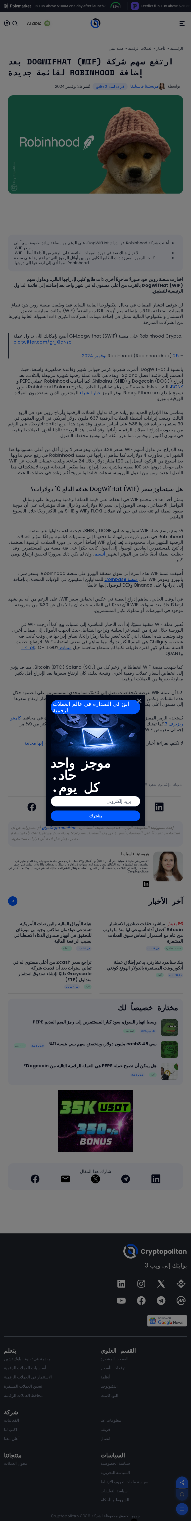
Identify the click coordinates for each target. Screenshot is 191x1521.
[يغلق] (139, 701)
